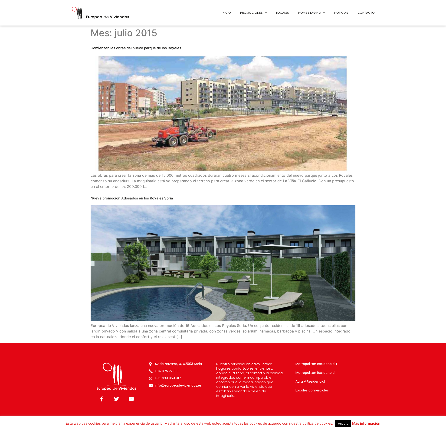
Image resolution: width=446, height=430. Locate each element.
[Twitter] (116, 399)
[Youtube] (131, 399)
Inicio (226, 12)
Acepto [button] (343, 423)
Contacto (366, 12)
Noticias (341, 12)
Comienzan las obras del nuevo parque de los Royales (136, 48)
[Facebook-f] (101, 399)
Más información (366, 423)
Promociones (251, 12)
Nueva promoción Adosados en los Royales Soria (132, 198)
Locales (282, 12)
